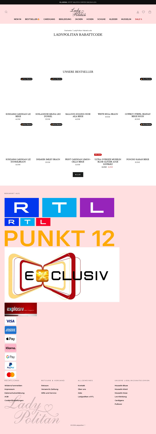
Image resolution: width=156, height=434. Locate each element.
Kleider (113, 19)
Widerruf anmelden (13, 385)
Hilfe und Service (48, 393)
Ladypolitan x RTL (86, 397)
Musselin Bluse (121, 385)
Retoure (45, 385)
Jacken (79, 19)
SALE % (138, 19)
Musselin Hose (121, 393)
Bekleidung (65, 19)
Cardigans (49, 19)
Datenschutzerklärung (14, 393)
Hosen (90, 19)
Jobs (80, 393)
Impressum (10, 389)
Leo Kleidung (121, 397)
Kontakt (81, 385)
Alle (78, 174)
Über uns (82, 389)
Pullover (118, 404)
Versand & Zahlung (49, 389)
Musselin (126, 19)
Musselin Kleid (121, 389)
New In (17, 19)
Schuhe (101, 19)
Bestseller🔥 (32, 19)
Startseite (68, 30)
